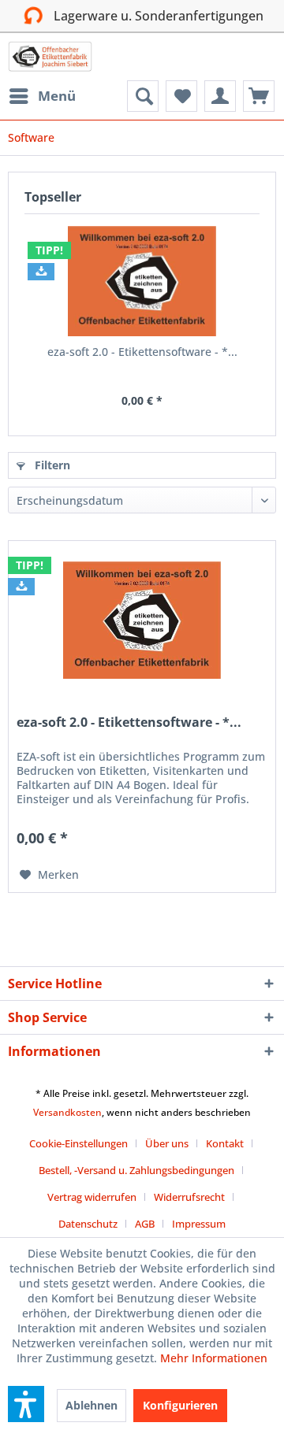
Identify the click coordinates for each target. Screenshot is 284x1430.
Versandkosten (67, 1112)
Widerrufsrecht (189, 1197)
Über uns (167, 1143)
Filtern (51, 465)
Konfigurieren (180, 1405)
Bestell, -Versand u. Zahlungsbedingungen (136, 1170)
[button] (26, 1404)
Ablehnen (91, 1405)
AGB (145, 1224)
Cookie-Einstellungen (78, 1143)
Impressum (199, 1224)
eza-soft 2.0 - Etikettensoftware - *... (142, 351)
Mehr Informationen (213, 1357)
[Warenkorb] (259, 96)
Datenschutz (88, 1224)
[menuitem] (42, 96)
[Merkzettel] (181, 96)
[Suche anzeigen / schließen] (143, 96)
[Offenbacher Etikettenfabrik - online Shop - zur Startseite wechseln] (50, 56)
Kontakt (225, 1143)
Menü (57, 96)
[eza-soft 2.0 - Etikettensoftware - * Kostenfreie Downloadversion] (142, 281)
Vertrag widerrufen (91, 1197)
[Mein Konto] (220, 96)
